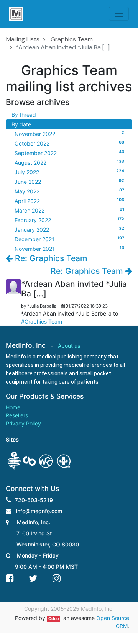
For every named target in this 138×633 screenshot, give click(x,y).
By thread (24, 114)
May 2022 (69, 191)
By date (21, 124)
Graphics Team (72, 39)
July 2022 (69, 171)
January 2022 (69, 229)
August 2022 (69, 162)
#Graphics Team (41, 321)
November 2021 (69, 248)
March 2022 (69, 210)
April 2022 (69, 200)
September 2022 (69, 152)
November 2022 (69, 133)
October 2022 (69, 143)
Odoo (53, 618)
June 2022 (69, 181)
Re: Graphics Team (50, 258)
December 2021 (69, 239)
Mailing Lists (22, 39)
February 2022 (69, 219)
